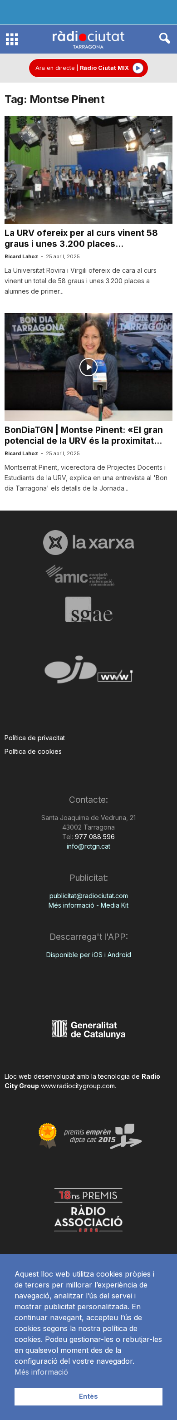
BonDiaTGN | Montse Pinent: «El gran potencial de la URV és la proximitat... (84, 435)
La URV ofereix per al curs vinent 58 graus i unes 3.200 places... (81, 238)
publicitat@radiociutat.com (88, 895)
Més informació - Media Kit (88, 905)
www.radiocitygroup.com (78, 1086)
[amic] (88, 576)
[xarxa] (88, 542)
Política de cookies (33, 751)
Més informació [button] (41, 1371)
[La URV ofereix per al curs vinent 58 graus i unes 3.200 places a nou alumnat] (88, 170)
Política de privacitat (35, 738)
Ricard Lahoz (21, 256)
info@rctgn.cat (88, 846)
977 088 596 (94, 836)
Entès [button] (88, 1396)
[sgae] (88, 609)
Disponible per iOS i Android (88, 954)
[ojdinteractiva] (88, 673)
